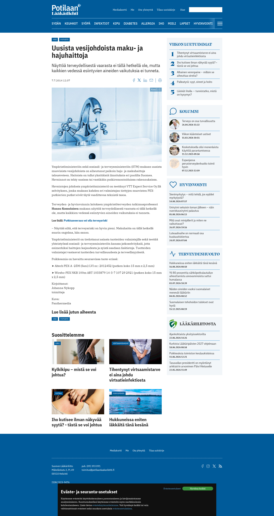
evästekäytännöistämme (105, 505)
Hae (182, 9)
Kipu (116, 23)
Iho (161, 23)
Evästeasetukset (172, 488)
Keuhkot (71, 23)
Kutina (58, 393)
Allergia (148, 23)
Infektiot (101, 23)
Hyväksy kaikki (198, 488)
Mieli (172, 23)
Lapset (185, 23)
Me (132, 9)
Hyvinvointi (203, 23)
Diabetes (130, 23)
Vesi (55, 39)
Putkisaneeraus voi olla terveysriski (85, 220)
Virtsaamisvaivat (121, 343)
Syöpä (86, 23)
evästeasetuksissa (122, 508)
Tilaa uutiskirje (166, 9)
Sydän (56, 23)
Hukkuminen (118, 393)
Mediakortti (120, 9)
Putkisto (64, 39)
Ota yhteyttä (145, 9)
